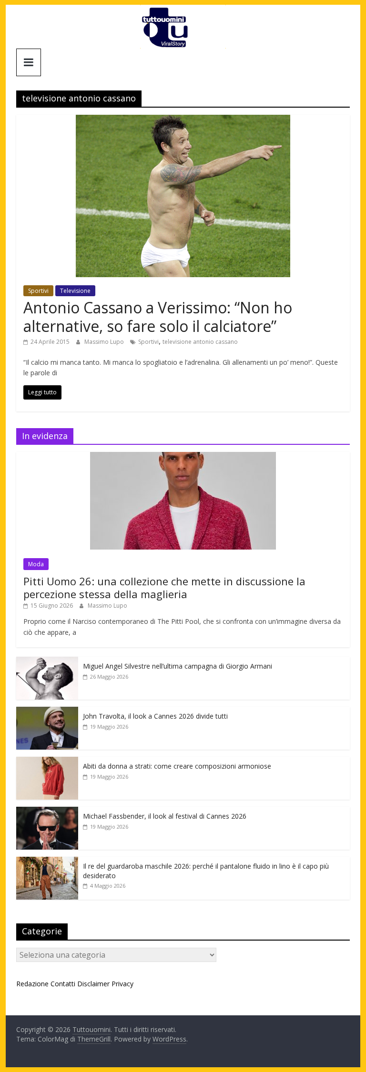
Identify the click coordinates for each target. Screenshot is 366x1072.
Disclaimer (93, 983)
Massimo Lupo (104, 342)
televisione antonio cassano (200, 342)
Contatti (63, 983)
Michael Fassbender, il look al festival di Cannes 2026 (164, 816)
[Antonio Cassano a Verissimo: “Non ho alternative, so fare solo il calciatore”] (183, 120)
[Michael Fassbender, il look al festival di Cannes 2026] (47, 811)
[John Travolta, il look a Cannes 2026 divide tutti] (47, 711)
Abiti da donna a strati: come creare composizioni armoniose (177, 766)
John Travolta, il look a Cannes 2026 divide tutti (155, 716)
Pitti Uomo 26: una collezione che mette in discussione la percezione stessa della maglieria (164, 587)
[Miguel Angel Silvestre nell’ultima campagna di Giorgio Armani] (47, 661)
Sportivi (38, 291)
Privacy (122, 983)
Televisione (75, 291)
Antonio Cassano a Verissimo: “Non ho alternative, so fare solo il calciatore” (157, 316)
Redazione (32, 983)
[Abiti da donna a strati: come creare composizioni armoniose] (47, 761)
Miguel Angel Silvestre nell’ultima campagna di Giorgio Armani (177, 666)
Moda (36, 564)
